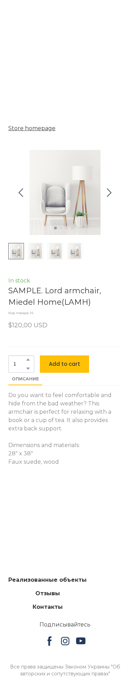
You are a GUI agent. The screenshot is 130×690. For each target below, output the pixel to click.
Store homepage (31, 128)
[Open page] (65, 552)
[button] (28, 360)
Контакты (48, 607)
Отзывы (47, 593)
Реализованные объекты (47, 580)
